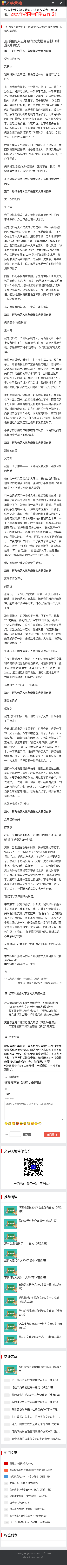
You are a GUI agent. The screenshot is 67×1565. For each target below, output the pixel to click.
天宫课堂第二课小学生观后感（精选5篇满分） (35, 1014)
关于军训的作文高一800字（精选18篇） (31, 1522)
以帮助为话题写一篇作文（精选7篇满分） (27, 978)
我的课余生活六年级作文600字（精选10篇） (37, 1402)
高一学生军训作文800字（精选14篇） (29, 1515)
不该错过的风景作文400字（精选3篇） (26, 1277)
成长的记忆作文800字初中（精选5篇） (26, 1260)
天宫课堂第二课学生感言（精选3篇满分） (32, 1026)
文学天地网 (45, 1553)
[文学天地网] (12, 3)
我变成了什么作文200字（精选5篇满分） (40, 982)
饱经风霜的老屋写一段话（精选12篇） (34, 1387)
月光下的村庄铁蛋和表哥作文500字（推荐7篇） (39, 1431)
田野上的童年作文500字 (22, 1463)
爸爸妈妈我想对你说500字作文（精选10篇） (32, 1470)
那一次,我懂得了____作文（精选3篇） (26, 1243)
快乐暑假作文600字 (19, 1502)
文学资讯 (20, 26)
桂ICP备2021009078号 (33, 1557)
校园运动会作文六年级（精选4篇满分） (31, 1006)
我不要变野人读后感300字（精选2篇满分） (33, 1010)
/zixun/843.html (26, 964)
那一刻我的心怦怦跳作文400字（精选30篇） (37, 1380)
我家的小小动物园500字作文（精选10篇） (31, 1489)
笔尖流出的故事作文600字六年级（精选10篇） (39, 1439)
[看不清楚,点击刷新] (27, 1134)
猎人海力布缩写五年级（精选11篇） (28, 1509)
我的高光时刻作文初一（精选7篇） (39, 1220)
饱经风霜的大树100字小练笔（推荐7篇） (30, 1476)
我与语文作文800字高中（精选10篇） (40, 1337)
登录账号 (12, 1098)
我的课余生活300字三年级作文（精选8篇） (37, 1394)
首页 (11, 26)
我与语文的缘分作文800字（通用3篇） (29, 1496)
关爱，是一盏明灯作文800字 (24, 1483)
